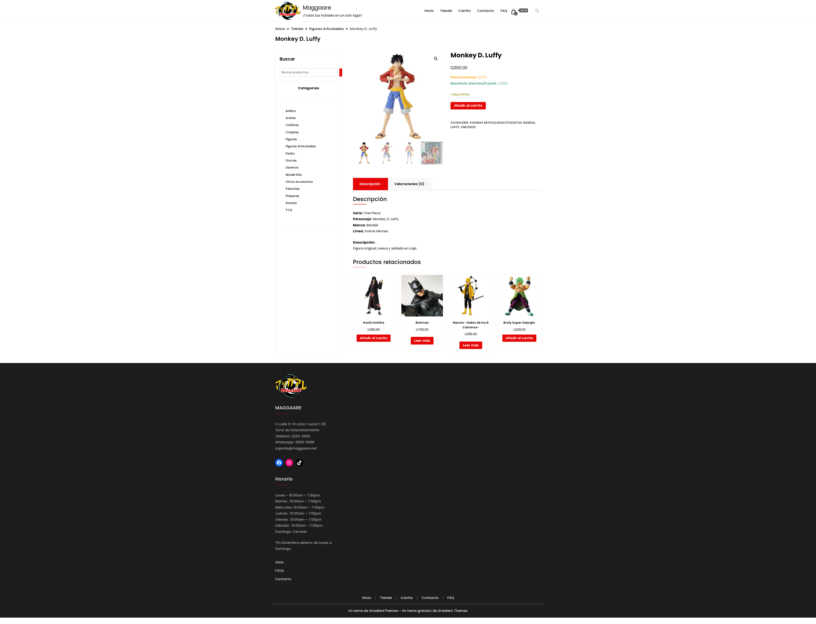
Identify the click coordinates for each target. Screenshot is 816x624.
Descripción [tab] (370, 184)
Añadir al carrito (468, 105)
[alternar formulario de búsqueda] (537, 11)
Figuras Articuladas (487, 123)
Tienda (446, 10)
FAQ (503, 10)
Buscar (287, 59)
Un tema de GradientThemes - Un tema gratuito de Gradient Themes (408, 610)
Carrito (464, 10)
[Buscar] (340, 72)
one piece (468, 127)
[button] (436, 58)
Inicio (429, 10)
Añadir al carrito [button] (373, 338)
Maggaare (317, 7)
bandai (529, 123)
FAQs (279, 570)
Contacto (485, 10)
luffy (454, 127)
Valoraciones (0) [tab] (409, 184)
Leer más (422, 340)
